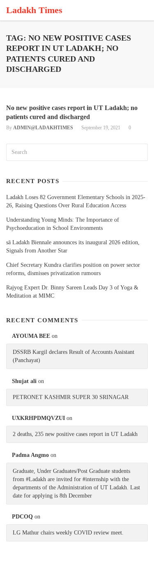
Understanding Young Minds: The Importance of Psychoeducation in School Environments (62, 224)
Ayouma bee (31, 336)
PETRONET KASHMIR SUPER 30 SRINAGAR (71, 397)
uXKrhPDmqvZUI (38, 418)
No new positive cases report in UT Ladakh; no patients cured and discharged (72, 112)
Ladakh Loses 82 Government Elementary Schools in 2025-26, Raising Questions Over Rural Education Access (75, 201)
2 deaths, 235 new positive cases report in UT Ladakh (75, 434)
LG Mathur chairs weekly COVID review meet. (68, 533)
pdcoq (22, 517)
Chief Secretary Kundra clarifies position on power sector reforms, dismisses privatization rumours (73, 269)
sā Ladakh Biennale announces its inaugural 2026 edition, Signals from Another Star (73, 246)
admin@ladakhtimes (43, 128)
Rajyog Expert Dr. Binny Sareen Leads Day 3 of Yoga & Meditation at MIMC (72, 291)
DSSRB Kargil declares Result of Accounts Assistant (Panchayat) (73, 356)
